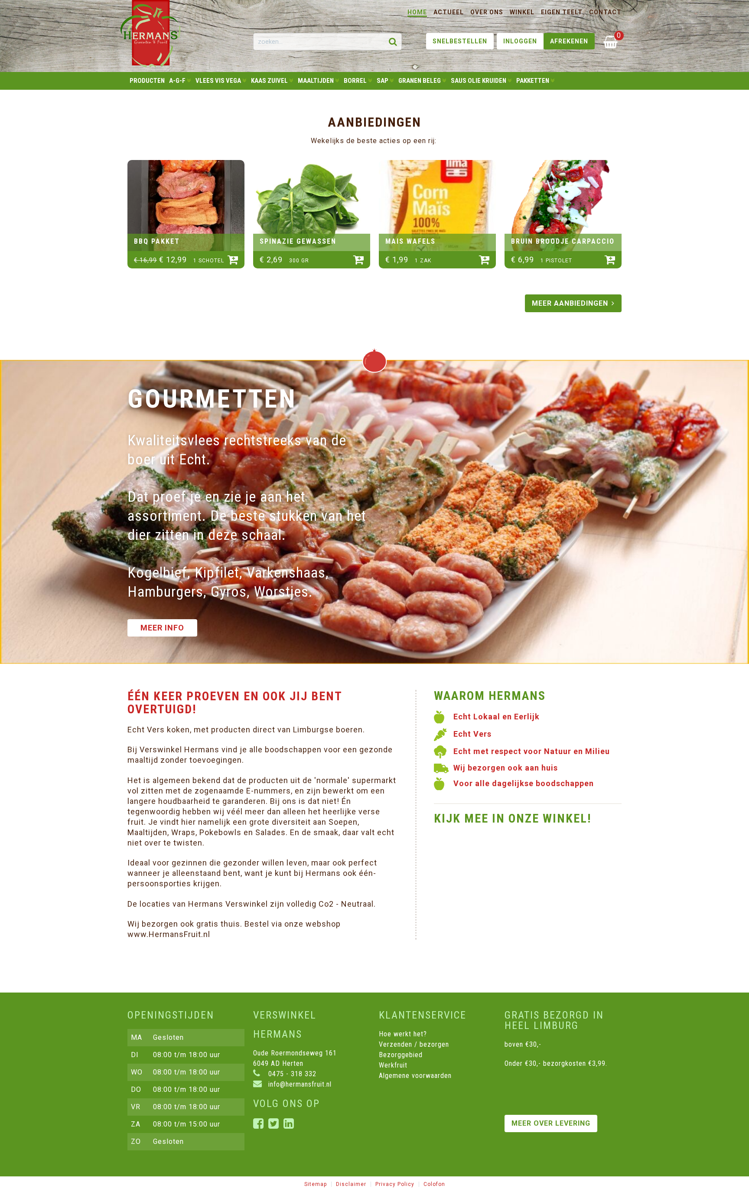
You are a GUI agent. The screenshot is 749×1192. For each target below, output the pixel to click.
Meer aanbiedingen (570, 303)
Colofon (434, 1184)
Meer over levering (550, 1123)
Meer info (162, 627)
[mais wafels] (437, 205)
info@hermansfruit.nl (299, 1084)
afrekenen (569, 41)
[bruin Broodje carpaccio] (563, 205)
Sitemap (315, 1184)
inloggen (520, 41)
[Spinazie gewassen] (311, 205)
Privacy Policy (394, 1184)
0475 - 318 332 (291, 1074)
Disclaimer (351, 1184)
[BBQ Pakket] (185, 205)
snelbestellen (460, 41)
